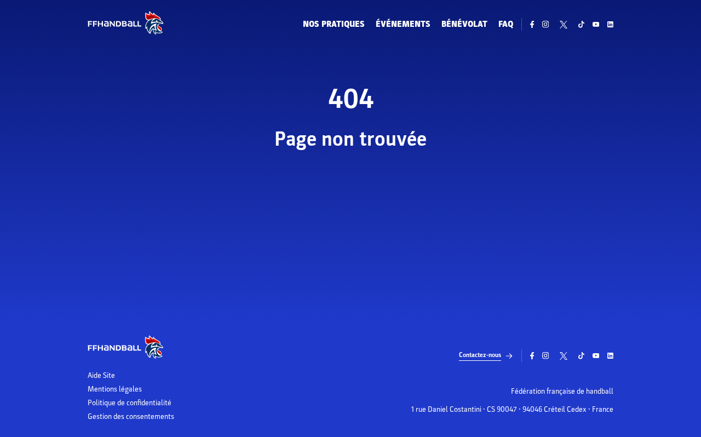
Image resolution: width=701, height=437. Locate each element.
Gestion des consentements (131, 416)
